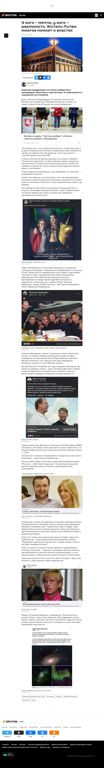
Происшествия (46, 727)
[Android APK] (8, 754)
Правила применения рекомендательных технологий (20, 747)
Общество (23, 727)
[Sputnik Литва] (10, 17)
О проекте (5, 744)
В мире (4, 727)
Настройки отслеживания (61, 747)
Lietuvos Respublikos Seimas (35, 73)
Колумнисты (50, 696)
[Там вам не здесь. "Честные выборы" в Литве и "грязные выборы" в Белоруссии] (52, 120)
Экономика (33, 727)
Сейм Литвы (25, 700)
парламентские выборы (70, 696)
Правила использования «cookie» (81, 744)
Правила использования (59, 744)
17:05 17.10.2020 (27, 35)
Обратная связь (45, 747)
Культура (57, 727)
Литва (33, 700)
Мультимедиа (75, 727)
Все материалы (31, 85)
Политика (13, 727)
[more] (79, 143)
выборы (59, 696)
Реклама (14, 744)
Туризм (65, 727)
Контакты (22, 744)
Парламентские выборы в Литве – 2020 (33, 696)
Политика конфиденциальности (38, 744)
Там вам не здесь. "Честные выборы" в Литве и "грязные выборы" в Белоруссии (48, 137)
